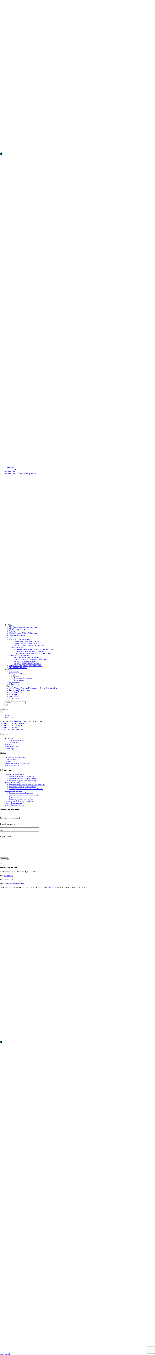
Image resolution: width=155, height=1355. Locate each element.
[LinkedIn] (0, 154)
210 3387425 (8, 876)
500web (50, 887)
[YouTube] (77, 464)
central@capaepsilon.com (14, 883)
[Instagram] (77, 309)
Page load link (5, 1354)
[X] (1, 154)
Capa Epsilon (16, 721)
